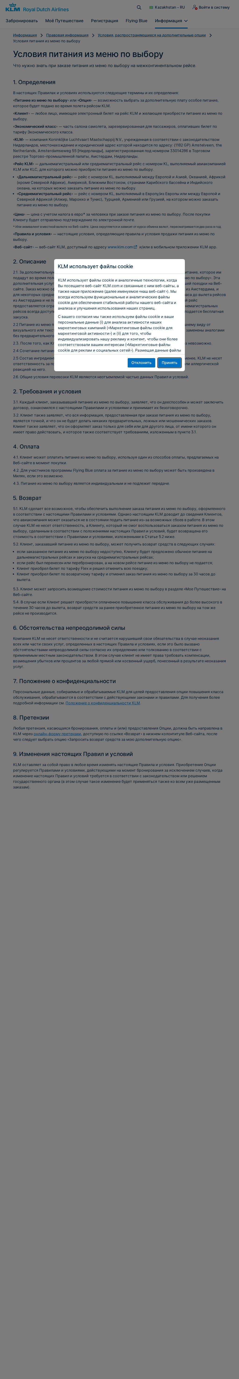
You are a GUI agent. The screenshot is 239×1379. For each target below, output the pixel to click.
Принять (169, 362)
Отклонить (141, 362)
